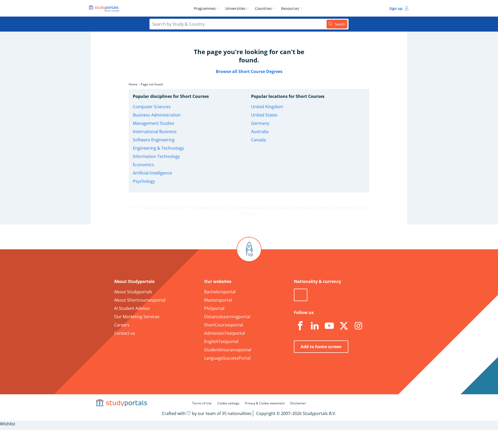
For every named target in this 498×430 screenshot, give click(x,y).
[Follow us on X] (343, 326)
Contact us (124, 333)
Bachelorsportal (220, 292)
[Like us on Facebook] (300, 326)
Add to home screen (321, 346)
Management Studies (153, 123)
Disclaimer (298, 403)
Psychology (144, 181)
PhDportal (214, 308)
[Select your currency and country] (300, 295)
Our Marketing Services (137, 316)
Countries (263, 8)
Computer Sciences (152, 107)
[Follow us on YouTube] (329, 326)
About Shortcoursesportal (139, 300)
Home (133, 84)
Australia (259, 131)
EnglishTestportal (221, 341)
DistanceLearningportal (227, 316)
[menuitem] (207, 8)
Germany (260, 123)
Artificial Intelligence (152, 173)
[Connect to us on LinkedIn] (314, 326)
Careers (121, 325)
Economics (143, 164)
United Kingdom (267, 107)
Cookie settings (228, 403)
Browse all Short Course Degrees (249, 71)
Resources (290, 8)
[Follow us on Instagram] (358, 326)
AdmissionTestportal (224, 333)
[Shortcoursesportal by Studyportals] (104, 8)
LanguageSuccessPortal (227, 358)
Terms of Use (202, 403)
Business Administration (157, 115)
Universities (235, 8)
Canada (258, 140)
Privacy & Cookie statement (265, 403)
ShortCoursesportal (223, 325)
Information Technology (156, 156)
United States (264, 115)
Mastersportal (218, 300)
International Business (155, 131)
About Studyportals (133, 292)
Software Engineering (154, 140)
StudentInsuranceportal (227, 350)
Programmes (205, 8)
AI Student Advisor (132, 308)
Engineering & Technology (158, 148)
